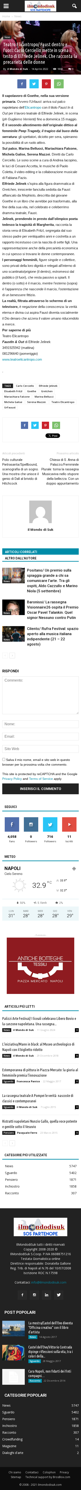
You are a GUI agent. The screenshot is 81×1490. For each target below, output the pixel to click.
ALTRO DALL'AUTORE (20, 558)
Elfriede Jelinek (48, 385)
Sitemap (16, 1477)
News (7, 37)
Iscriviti (69, 819)
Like (11, 819)
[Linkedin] (46, 1295)
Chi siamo (15, 1472)
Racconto (12, 1193)
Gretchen (47, 391)
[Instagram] (34, 1295)
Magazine (9, 1446)
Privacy (64, 1472)
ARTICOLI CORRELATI (21, 552)
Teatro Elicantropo (62, 402)
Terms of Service (41, 778)
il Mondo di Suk (17, 69)
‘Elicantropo (32, 107)
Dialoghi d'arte (12, 1453)
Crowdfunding (12, 1439)
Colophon (49, 1472)
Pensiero (9, 1132)
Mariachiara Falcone (17, 396)
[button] (74, 6)
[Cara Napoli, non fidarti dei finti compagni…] (13, 1377)
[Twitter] (58, 1295)
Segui (31, 819)
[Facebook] (22, 1295)
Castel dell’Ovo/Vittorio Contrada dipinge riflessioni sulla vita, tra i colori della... (50, 1351)
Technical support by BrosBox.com (47, 1477)
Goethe (31, 391)
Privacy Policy (12, 778)
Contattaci (31, 1472)
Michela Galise (13, 402)
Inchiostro (12, 1186)
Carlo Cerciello (25, 385)
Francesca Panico (28, 1081)
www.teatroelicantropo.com (22, 359)
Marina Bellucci (44, 396)
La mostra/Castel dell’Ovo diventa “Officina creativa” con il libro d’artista (50, 1327)
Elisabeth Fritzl (13, 391)
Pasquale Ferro (27, 1132)
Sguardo (9, 1081)
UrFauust (10, 407)
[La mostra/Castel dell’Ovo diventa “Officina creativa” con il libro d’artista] (13, 1328)
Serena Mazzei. (36, 402)
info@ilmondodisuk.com (48, 1282)
